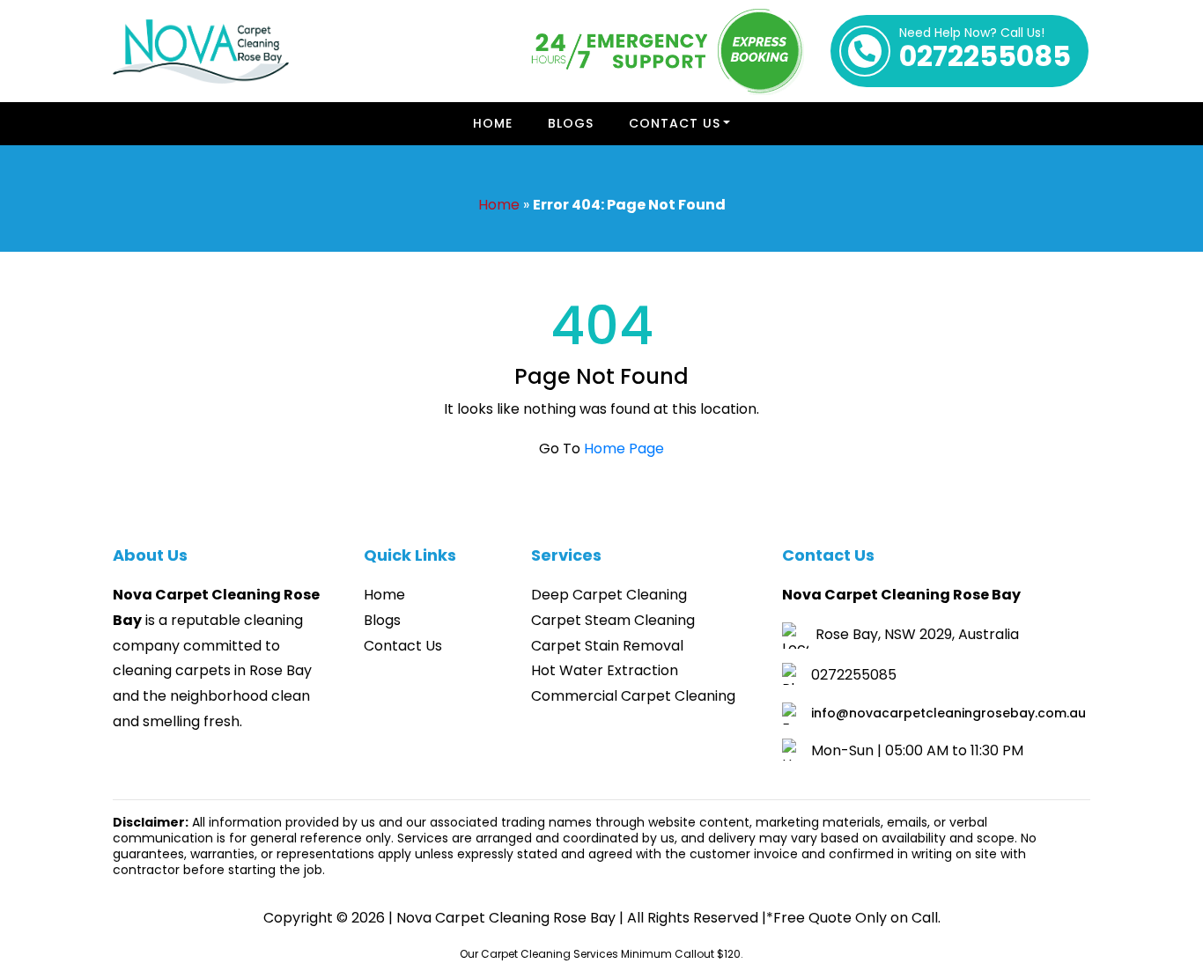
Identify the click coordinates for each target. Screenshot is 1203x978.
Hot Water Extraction (604, 670)
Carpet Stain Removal (607, 646)
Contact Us (674, 123)
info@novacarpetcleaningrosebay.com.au (948, 713)
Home (493, 123)
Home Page (624, 448)
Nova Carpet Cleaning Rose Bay (506, 918)
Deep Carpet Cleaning (609, 595)
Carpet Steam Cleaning (613, 620)
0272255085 (985, 51)
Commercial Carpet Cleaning (633, 696)
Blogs (571, 123)
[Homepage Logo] (201, 51)
